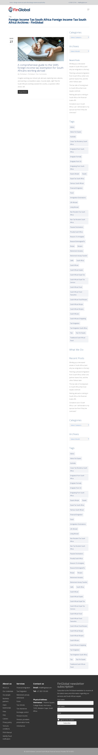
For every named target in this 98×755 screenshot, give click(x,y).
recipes (80, 246)
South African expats (76, 270)
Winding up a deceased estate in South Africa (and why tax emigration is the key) (79, 66)
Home (11, 2)
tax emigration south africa (78, 328)
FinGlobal (23, 74)
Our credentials (8, 691)
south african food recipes (78, 299)
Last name (61, 706)
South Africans (74, 314)
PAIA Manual (7, 732)
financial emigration (76, 188)
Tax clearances (22, 709)
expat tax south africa (77, 178)
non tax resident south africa (77, 221)
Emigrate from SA (75, 161)
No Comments (41, 74)
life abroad (73, 202)
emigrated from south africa (77, 150)
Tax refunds (21, 705)
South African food (76, 287)
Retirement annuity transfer (78, 256)
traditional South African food (77, 339)
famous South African (77, 183)
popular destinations (76, 227)
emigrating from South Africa (77, 167)
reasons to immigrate (77, 237)
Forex (19, 701)
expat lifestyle (74, 174)
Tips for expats (80, 333)
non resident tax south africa (77, 213)
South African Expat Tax (77, 275)
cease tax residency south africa (78, 143)
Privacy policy (7, 722)
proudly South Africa (76, 232)
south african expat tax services (77, 281)
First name (61, 700)
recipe (72, 246)
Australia (73, 137)
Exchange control (22, 712)
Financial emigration (23, 688)
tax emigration (74, 323)
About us (6, 688)
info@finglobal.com (82, 2)
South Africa (80, 260)
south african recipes (77, 309)
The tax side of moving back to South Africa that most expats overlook (78, 88)
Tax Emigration (22, 691)
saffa (71, 260)
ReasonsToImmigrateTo (77, 241)
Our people (6, 695)
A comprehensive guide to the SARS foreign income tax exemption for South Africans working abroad (40, 67)
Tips (71, 333)
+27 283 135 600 (42, 691)
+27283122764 (72, 2)
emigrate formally (75, 157)
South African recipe (76, 304)
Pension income (22, 716)
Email (59, 713)
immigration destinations (78, 198)
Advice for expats (75, 132)
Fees (4, 711)
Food (72, 193)
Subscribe (66, 723)
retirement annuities (76, 251)
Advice (72, 127)
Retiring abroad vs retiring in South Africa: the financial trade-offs (78, 97)
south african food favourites (76, 293)
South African (74, 265)
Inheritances (21, 726)
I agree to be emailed (66, 720)
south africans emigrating (78, 318)
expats (84, 174)
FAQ (4, 715)
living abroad (74, 207)
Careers (5, 719)
